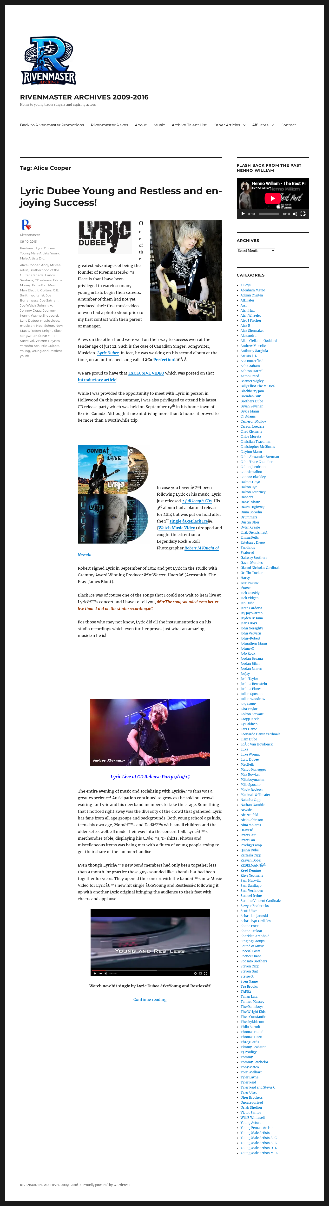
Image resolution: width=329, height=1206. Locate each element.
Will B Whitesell (253, 1118)
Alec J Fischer (251, 321)
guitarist (37, 295)
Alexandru (249, 336)
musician (27, 325)
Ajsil (244, 305)
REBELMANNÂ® (253, 865)
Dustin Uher (250, 522)
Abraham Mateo (253, 290)
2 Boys (246, 285)
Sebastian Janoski (254, 916)
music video (49, 320)
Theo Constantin (253, 1017)
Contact (288, 125)
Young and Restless (47, 351)
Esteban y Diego (253, 543)
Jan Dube (247, 603)
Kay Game (248, 704)
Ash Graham (250, 366)
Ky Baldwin (249, 724)
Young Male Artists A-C (258, 1138)
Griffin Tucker (252, 573)
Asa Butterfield (252, 361)
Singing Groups (253, 941)
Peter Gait (248, 835)
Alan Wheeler (251, 316)
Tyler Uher (249, 1092)
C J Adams (248, 416)
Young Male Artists (34, 253)
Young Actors (251, 1123)
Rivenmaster (30, 235)
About (141, 125)
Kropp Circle (250, 719)
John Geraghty (252, 628)
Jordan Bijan (250, 664)
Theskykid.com (252, 1022)
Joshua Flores (251, 689)
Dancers (247, 497)
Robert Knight (42, 330)
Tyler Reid (248, 1082)
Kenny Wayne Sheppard (39, 315)
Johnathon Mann (254, 643)
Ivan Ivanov (249, 583)
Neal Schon (45, 325)
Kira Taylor (249, 709)
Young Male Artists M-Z (259, 1153)
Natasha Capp (251, 800)
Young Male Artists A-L (258, 1143)
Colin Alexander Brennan (260, 457)
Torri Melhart (251, 1072)
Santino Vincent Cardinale (261, 901)
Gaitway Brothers (254, 558)
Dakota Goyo (250, 482)
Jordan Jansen (251, 669)
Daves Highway (252, 507)
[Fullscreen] (303, 214)
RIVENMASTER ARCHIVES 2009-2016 (84, 97)
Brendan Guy (251, 396)
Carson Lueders (252, 427)
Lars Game (249, 729)
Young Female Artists (257, 1128)
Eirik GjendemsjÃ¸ (254, 532)
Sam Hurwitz (251, 881)
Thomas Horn (251, 1037)
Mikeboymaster (253, 780)
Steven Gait (249, 971)
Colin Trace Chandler (257, 462)
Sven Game (249, 981)
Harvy (245, 578)
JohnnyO (247, 648)
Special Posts (251, 951)
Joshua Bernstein (254, 684)
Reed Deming (251, 870)
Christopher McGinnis (258, 447)
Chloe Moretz (251, 437)
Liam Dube (249, 739)
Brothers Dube (252, 401)
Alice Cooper (30, 265)
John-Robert (250, 638)
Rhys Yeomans (252, 876)
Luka (244, 749)
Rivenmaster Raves (109, 125)
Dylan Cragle (250, 527)
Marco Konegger (253, 770)
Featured (27, 248)
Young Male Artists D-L (259, 1148)
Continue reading (150, 999)
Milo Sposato (251, 785)
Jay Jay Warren (252, 613)
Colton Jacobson (253, 467)
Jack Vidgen (250, 598)
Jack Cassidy (250, 593)
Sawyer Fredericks (255, 906)
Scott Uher (249, 911)
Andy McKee (51, 265)
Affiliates (260, 125)
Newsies (247, 810)
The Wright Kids (253, 1012)
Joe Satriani (49, 300)
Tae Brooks (249, 986)
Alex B (245, 326)
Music (159, 125)
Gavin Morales (252, 563)
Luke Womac (250, 754)
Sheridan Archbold (255, 936)
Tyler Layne (249, 1077)
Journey (49, 310)
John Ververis (251, 633)
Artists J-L (249, 356)
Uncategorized (252, 1103)
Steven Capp (250, 966)
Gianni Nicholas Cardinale (260, 568)
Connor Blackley (253, 477)
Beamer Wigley (252, 381)
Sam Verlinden (252, 891)
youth (24, 356)
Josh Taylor (249, 679)
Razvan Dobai (251, 860)
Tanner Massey (252, 1002)
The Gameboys (252, 1007)
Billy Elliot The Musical (258, 386)
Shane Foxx (250, 926)
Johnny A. (45, 305)
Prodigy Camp (251, 845)
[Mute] (295, 214)
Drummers (249, 517)
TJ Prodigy (249, 1052)
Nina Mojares (251, 825)
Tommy (247, 1057)
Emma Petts (250, 537)
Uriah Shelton (251, 1108)
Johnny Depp (30, 310)
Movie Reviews (252, 790)
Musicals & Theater (255, 795)
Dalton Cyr (249, 487)
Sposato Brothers (254, 961)
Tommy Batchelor (254, 1062)
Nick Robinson (252, 820)
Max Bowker (250, 775)
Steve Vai (27, 341)
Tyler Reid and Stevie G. (258, 1087)
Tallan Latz (249, 997)
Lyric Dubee (45, 248)
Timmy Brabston (254, 1047)
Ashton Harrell (252, 371)
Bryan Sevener (252, 406)
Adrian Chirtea (252, 295)
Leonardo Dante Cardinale (260, 734)
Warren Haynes (48, 341)
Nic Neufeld (249, 815)
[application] (273, 198)
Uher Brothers (252, 1097)
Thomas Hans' (252, 1032)
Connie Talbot (251, 472)
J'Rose (245, 588)
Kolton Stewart (252, 714)
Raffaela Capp (251, 855)
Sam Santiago (251, 886)
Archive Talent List (189, 125)
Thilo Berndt (250, 1027)
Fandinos (248, 548)
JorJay (245, 674)
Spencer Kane (251, 956)
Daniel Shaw (250, 502)
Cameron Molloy (253, 421)
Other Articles (227, 125)
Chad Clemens (251, 432)
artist (24, 270)
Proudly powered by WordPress (106, 1185)
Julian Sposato (252, 694)
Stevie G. (247, 976)
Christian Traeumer (256, 442)
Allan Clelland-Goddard (259, 341)
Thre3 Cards (250, 1042)
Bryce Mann (250, 411)
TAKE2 (246, 992)
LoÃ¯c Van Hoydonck (257, 744)
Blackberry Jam (252, 391)
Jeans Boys (249, 623)
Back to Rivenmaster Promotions (52, 125)
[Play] (243, 214)
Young (25, 351)
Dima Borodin (251, 512)
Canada (37, 275)
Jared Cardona (251, 608)
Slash (58, 330)
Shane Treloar (251, 931)
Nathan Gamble (252, 805)
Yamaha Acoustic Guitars (39, 346)
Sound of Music (252, 946)
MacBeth (247, 765)
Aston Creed (250, 376)
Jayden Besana (252, 618)
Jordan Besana (252, 659)
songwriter (28, 336)
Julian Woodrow (253, 699)
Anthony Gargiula (254, 351)
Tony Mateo (250, 1067)
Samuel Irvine (251, 896)
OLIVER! (247, 830)
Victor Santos (251, 1113)
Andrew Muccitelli (255, 346)
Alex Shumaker (252, 331)
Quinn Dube (250, 850)
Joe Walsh (28, 305)
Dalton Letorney (253, 492)
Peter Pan (248, 840)
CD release (43, 280)
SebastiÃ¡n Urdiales (256, 921)
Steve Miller (47, 336)
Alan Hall (248, 310)
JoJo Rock (248, 654)
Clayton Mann (251, 452)
